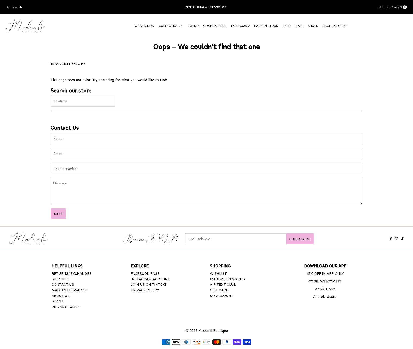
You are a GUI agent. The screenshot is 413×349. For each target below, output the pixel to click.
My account (221, 295)
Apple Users (325, 288)
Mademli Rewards (69, 289)
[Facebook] (391, 238)
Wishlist (218, 273)
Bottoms (239, 26)
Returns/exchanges (71, 273)
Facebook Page (145, 273)
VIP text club (223, 284)
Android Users (325, 296)
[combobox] (71, 7)
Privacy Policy (66, 306)
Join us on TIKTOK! (148, 284)
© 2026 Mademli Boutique (206, 330)
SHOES (313, 26)
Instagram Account (150, 278)
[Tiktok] (402, 238)
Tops (192, 26)
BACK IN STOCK (266, 26)
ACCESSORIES (333, 26)
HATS (300, 26)
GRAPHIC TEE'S (215, 26)
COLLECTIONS (170, 26)
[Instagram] (396, 238)
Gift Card (219, 289)
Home (54, 64)
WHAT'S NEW (144, 26)
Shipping (60, 278)
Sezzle (58, 301)
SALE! (287, 26)
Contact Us (63, 284)
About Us (60, 295)
